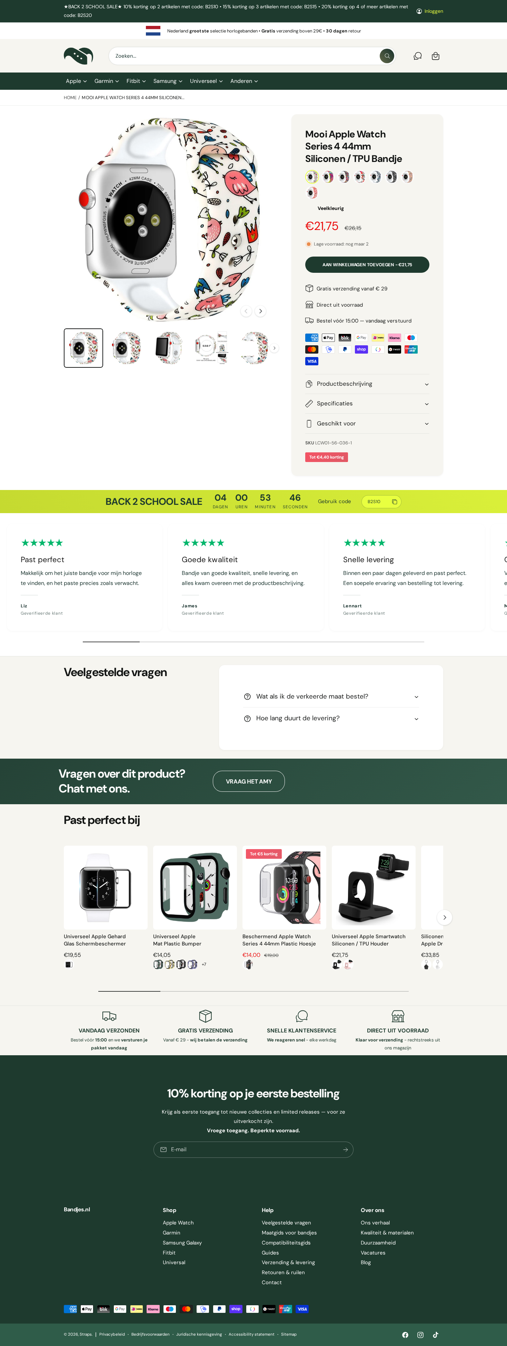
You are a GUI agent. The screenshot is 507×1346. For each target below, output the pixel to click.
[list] (253, 31)
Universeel (203, 81)
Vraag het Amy (249, 781)
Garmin (104, 81)
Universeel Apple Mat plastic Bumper (177, 940)
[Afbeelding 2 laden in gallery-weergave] (126, 348)
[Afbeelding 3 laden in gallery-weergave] (169, 348)
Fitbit (133, 81)
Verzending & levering (288, 1262)
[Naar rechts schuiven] (260, 311)
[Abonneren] (345, 1150)
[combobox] (252, 56)
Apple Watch (178, 1222)
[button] (76, 81)
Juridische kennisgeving (199, 1334)
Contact (272, 1282)
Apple (73, 81)
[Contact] (418, 56)
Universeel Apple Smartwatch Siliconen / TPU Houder (369, 940)
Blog (366, 1262)
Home (70, 97)
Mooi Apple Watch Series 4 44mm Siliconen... (133, 97)
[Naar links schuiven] (246, 311)
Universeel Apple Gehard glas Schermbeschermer (95, 940)
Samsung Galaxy (182, 1242)
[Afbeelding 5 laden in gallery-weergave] (254, 348)
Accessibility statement (251, 1334)
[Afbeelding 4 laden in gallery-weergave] (211, 348)
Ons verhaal (375, 1222)
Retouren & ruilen (283, 1272)
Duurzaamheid (378, 1242)
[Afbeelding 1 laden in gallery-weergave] (83, 348)
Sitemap (289, 1334)
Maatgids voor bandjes (289, 1232)
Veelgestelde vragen (286, 1222)
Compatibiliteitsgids (286, 1242)
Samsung (165, 81)
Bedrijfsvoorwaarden (150, 1334)
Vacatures (373, 1252)
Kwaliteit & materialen (387, 1232)
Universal (174, 1262)
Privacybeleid (112, 1334)
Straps (86, 1334)
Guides (270, 1252)
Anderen (241, 81)
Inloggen (434, 11)
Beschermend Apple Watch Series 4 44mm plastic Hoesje (279, 940)
